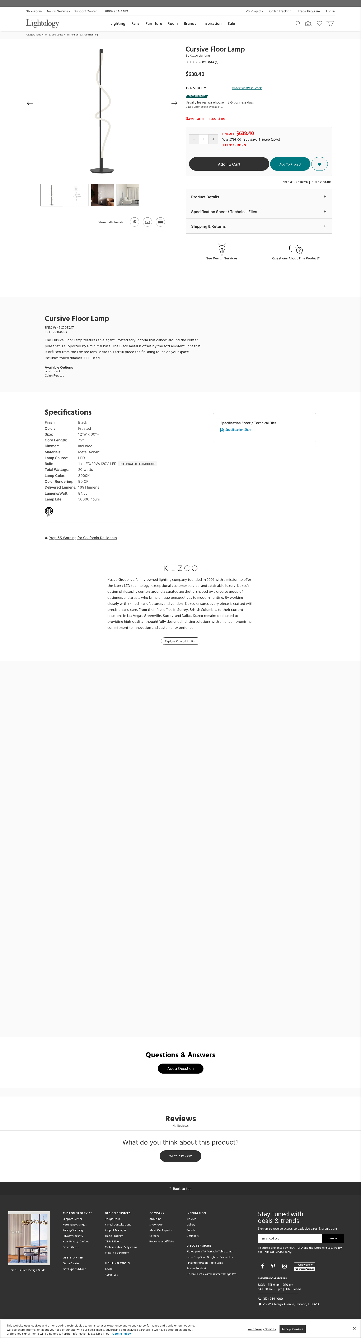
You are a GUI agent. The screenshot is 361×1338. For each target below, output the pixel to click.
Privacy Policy (333, 1248)
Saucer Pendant (196, 1268)
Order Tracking (280, 11)
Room (173, 24)
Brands (190, 24)
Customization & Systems (121, 1247)
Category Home (34, 35)
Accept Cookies (292, 1328)
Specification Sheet (239, 430)
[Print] (160, 226)
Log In (330, 11)
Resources (111, 1274)
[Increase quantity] (213, 139)
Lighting (118, 24)
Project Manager (115, 1230)
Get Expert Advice (74, 1269)
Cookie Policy (121, 1333)
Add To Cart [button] (229, 164)
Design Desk (112, 1219)
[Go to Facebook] (263, 1266)
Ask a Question (180, 1068)
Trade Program (309, 11)
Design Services (58, 11)
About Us (155, 1219)
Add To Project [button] (290, 164)
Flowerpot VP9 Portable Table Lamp (210, 1251)
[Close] (354, 1328)
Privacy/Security (73, 1236)
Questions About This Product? (296, 258)
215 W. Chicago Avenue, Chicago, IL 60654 (290, 1304)
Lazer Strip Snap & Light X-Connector (210, 1257)
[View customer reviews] (304, 1266)
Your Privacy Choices (76, 1242)
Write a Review (180, 1156)
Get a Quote (71, 1263)
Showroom (34, 11)
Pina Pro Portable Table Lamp (205, 1263)
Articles (191, 1219)
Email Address (270, 1238)
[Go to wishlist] (320, 23)
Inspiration (212, 24)
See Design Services (222, 258)
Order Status (70, 1247)
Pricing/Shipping (73, 1230)
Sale (231, 24)
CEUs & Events (114, 1241)
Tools (108, 1269)
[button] (30, 103)
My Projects (254, 11)
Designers (192, 1236)
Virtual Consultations (118, 1224)
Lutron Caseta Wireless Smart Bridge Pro (211, 1274)
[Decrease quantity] (194, 139)
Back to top (182, 1188)
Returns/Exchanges (74, 1224)
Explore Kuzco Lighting (180, 641)
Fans (135, 24)
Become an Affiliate (161, 1241)
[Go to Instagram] (285, 1266)
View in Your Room (117, 1253)
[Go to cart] (330, 22)
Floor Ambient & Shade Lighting (81, 35)
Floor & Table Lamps (53, 35)
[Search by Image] (308, 23)
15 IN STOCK (194, 88)
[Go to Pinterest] (134, 226)
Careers (154, 1236)
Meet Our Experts (160, 1230)
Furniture (154, 24)
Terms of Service (273, 1252)
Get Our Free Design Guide (28, 1270)
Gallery (191, 1224)
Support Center (85, 11)
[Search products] (298, 23)
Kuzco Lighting (200, 55)
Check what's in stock (247, 88)
